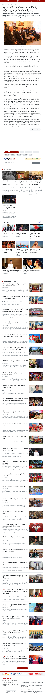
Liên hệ (39, 679)
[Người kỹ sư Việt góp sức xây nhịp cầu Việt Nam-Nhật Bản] (36, 389)
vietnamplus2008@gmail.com (29, 689)
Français (25, 0)
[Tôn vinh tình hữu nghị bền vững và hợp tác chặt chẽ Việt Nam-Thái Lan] (36, 414)
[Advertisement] (22, 139)
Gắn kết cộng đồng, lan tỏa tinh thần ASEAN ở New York (14, 462)
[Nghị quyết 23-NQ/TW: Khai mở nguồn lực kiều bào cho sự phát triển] (36, 553)
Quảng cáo (35, 679)
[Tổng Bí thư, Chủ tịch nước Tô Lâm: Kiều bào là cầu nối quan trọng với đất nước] (36, 620)
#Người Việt (19, 154)
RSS (35, 678)
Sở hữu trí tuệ (23, 678)
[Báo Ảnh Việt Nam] (30, 674)
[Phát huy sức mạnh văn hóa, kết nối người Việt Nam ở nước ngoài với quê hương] (36, 527)
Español (28, 0)
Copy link (14, 159)
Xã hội (4, 4)
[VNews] (35, 674)
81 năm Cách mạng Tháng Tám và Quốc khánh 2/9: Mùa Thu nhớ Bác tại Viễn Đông (14, 348)
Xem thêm (22, 668)
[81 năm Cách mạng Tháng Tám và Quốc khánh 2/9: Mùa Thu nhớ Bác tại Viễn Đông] (36, 351)
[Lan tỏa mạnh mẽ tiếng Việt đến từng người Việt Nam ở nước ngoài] (36, 607)
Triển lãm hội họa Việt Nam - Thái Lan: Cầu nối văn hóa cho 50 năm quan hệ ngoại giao (15, 399)
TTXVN (26, 679)
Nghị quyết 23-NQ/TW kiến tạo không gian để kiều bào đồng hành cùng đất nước (14, 631)
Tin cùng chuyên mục (10, 281)
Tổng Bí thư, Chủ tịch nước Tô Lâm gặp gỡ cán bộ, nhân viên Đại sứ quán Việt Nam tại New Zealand (15, 591)
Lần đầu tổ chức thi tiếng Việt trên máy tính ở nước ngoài (14, 499)
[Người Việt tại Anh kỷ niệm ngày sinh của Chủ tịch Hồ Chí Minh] (9, 199)
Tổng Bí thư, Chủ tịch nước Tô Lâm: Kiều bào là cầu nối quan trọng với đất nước (15, 617)
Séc (31, 154)
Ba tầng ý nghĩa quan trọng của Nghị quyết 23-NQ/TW (14, 563)
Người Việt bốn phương (12, 4)
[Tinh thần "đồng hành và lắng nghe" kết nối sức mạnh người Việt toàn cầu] (36, 300)
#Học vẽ (6, 152)
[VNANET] (40, 674)
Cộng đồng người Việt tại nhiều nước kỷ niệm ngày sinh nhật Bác (22, 182)
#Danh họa (7, 154)
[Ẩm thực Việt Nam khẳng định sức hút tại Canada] (36, 515)
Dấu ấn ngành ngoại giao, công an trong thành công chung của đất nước (14, 284)
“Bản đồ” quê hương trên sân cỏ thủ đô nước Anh (14, 437)
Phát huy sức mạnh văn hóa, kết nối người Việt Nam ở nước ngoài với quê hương (14, 525)
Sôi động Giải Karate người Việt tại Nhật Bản (14, 486)
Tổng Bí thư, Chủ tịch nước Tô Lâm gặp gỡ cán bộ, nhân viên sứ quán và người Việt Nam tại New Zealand (14, 576)
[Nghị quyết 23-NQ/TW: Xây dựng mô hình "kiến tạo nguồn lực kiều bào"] (36, 363)
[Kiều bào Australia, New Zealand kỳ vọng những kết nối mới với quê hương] (36, 540)
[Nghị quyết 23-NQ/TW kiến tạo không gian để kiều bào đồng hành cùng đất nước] (36, 634)
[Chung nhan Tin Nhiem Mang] (11, 691)
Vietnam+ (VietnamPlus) (11, 1)
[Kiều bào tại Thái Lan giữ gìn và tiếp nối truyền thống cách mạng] (36, 376)
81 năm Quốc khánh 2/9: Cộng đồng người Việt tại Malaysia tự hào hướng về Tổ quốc (14, 335)
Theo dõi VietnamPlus (30, 158)
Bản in (11, 159)
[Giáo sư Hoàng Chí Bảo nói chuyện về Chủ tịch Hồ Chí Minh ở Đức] (36, 175)
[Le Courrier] (23, 674)
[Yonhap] (6, 674)
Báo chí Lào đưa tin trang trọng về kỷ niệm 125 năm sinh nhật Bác (9, 182)
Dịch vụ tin (30, 679)
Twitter (8, 159)
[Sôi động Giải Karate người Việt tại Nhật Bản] (36, 490)
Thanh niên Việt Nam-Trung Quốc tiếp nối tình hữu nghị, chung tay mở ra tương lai (15, 310)
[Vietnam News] (15, 674)
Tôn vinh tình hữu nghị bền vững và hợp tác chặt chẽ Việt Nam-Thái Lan (14, 412)
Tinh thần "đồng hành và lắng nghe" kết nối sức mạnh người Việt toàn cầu (15, 297)
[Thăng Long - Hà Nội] (37, 1)
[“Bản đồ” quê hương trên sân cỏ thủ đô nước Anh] (36, 440)
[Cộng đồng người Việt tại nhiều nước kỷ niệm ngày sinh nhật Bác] (22, 175)
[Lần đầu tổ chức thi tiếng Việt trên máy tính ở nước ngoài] (36, 502)
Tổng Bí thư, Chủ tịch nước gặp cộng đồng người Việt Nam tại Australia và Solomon (14, 657)
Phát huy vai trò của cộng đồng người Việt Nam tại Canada (15, 475)
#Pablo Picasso (35, 152)
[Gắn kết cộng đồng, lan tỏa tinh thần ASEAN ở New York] (36, 464)
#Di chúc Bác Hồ (28, 152)
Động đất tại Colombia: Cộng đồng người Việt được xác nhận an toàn (14, 644)
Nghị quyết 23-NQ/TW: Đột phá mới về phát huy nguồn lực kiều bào (15, 449)
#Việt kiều (13, 154)
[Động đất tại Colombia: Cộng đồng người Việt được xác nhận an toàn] (36, 647)
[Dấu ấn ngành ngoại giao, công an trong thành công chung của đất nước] (36, 287)
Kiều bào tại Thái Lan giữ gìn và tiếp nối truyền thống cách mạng (15, 373)
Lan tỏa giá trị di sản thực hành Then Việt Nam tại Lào (14, 424)
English (22, 0)
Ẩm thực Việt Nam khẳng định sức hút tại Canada (13, 512)
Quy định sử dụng (30, 678)
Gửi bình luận (36, 163)
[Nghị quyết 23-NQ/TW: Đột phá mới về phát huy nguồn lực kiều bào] (36, 452)
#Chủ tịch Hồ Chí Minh (14, 152)
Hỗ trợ (38, 678)
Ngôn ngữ (42, 678)
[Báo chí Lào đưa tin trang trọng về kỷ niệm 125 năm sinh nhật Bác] (9, 175)
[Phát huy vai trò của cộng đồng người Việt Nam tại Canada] (36, 477)
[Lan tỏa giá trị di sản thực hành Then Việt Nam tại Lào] (36, 427)
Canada (25, 154)
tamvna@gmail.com (24, 686)
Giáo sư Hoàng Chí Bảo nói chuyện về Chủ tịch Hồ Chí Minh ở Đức (35, 182)
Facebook (5, 159)
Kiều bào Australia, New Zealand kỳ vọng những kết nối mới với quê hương (15, 538)
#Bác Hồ (21, 152)
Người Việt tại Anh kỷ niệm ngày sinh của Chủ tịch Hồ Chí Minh (8, 207)
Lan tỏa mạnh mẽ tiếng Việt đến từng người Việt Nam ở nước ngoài (15, 605)
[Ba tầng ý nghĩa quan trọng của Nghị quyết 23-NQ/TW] (36, 565)
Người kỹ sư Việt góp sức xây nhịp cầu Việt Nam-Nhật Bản (13, 386)
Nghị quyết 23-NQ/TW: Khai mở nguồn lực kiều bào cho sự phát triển (15, 550)
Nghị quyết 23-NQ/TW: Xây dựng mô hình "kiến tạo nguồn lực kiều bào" (15, 361)
